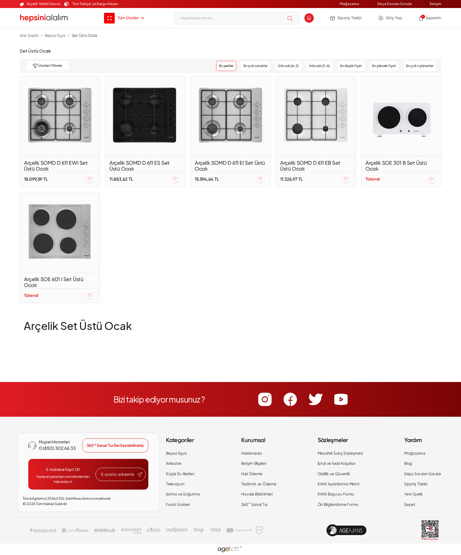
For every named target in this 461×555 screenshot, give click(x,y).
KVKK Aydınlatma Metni (338, 484)
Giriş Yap (394, 17)
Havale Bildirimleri (256, 494)
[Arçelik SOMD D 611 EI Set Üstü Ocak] (230, 116)
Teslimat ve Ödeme (258, 484)
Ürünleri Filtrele (50, 66)
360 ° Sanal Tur (254, 504)
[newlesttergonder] (140, 474)
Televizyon (175, 484)
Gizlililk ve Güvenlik (334, 473)
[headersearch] (290, 18)
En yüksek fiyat (384, 66)
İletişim (435, 4)
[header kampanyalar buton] (309, 18)
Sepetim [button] (431, 18)
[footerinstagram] (265, 399)
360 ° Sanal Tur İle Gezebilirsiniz (115, 445)
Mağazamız (349, 4)
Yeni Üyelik (413, 494)
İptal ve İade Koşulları (337, 463)
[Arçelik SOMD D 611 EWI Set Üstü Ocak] (60, 116)
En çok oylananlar (420, 66)
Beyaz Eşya (176, 453)
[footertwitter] (315, 399)
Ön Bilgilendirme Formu (338, 504)
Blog (408, 463)
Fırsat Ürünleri (178, 504)
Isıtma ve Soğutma (183, 494)
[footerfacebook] (290, 399)
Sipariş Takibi (349, 17)
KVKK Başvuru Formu (336, 494)
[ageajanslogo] (346, 530)
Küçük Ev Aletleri (180, 473)
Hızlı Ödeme (252, 473)
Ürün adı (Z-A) (319, 66)
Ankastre (173, 463)
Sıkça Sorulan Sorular (394, 4)
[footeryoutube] (341, 399)
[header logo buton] (44, 18)
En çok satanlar (256, 66)
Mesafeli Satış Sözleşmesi (340, 453)
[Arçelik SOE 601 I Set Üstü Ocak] (60, 232)
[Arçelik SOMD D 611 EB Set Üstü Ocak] (316, 116)
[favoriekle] (89, 179)
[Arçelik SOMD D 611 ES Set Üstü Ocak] (145, 116)
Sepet (409, 504)
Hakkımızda (251, 453)
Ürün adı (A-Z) (288, 66)
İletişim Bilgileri (253, 463)
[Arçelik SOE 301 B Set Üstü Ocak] (401, 116)
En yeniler (226, 66)
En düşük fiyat (351, 66)
